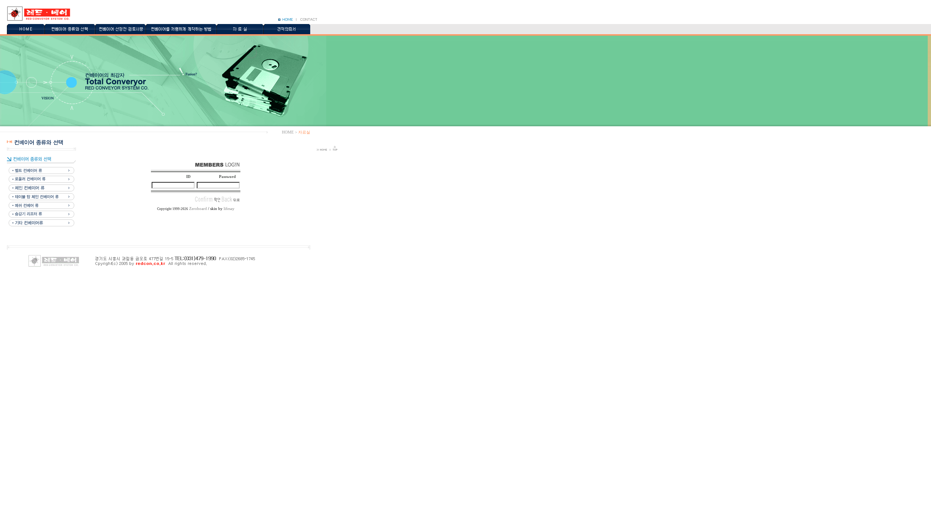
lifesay (229, 209)
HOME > (289, 132)
